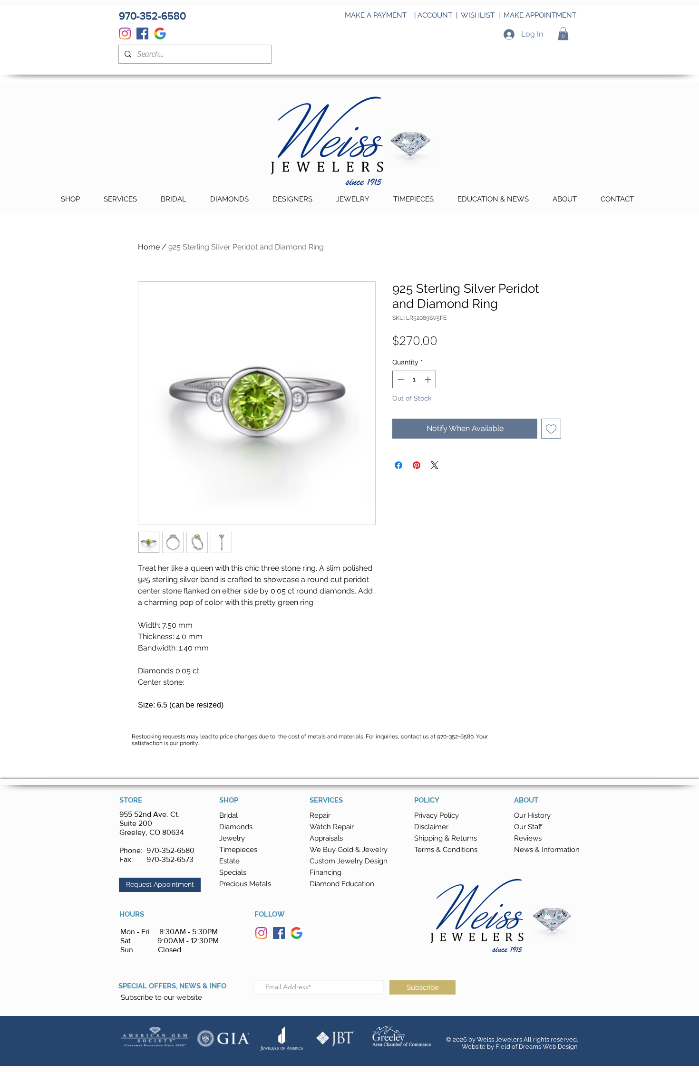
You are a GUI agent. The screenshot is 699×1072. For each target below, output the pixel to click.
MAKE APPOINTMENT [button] (540, 15)
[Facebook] (142, 33)
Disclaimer (431, 827)
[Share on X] (434, 465)
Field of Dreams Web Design (536, 1046)
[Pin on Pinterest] (416, 465)
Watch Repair (332, 827)
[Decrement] (400, 379)
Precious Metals (245, 884)
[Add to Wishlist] (551, 429)
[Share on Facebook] (398, 465)
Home (149, 246)
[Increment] (429, 379)
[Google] (160, 33)
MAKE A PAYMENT (376, 15)
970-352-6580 (170, 850)
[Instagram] (125, 33)
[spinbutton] (414, 379)
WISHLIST (478, 15)
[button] (563, 33)
